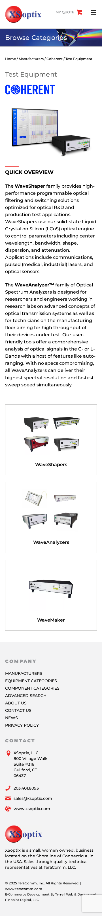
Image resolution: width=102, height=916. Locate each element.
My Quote (65, 12)
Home (10, 59)
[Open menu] (93, 12)
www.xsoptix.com (32, 808)
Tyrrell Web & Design (72, 894)
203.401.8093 (26, 788)
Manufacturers (31, 59)
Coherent (54, 59)
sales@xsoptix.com (33, 798)
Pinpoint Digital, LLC (22, 900)
